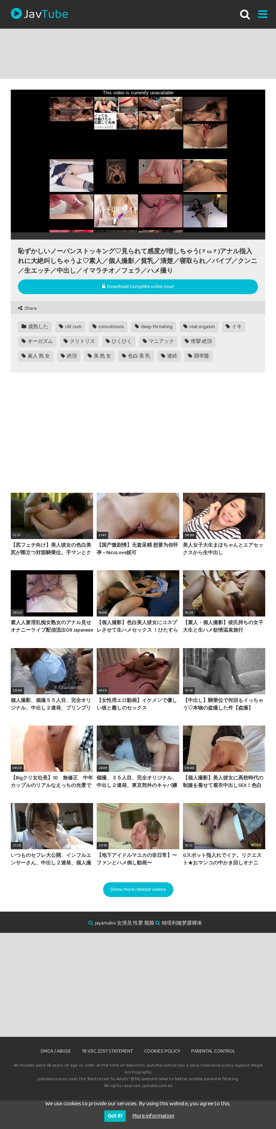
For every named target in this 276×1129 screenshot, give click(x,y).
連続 (171, 356)
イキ (236, 327)
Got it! (115, 1115)
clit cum (73, 327)
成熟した (37, 327)
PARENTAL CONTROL (213, 1051)
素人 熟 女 (38, 356)
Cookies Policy (162, 1051)
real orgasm (201, 327)
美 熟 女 (102, 356)
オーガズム (40, 341)
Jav (46, 14)
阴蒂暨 (201, 356)
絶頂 (71, 356)
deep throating (156, 327)
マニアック (161, 341)
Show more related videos (138, 889)
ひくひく (121, 341)
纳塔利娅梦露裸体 (182, 923)
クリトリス (82, 341)
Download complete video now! (140, 286)
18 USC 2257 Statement (107, 1051)
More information (153, 1115)
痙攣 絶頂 (201, 341)
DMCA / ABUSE (56, 1051)
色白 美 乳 (138, 356)
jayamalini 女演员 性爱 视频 (124, 923)
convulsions (110, 327)
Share (30, 308)
